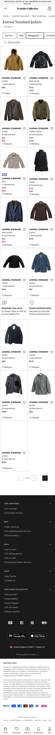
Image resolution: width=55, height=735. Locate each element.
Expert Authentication (40, 308)
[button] (49, 8)
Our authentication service (17, 531)
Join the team (11, 607)
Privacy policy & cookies (26, 654)
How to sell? (10, 549)
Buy (6, 522)
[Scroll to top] (45, 478)
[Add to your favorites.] (24, 78)
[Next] (34, 478)
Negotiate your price (12, 308)
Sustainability (11, 598)
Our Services (11, 504)
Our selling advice (13, 553)
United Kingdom (15, 720)
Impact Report (11, 603)
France (5, 720)
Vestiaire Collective (16, 589)
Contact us (9, 580)
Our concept (10, 508)
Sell (6, 544)
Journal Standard (20, 16)
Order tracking (11, 526)
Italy (50, 720)
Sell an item (10, 557)
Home (6, 16)
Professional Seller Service (17, 562)
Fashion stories (11, 611)
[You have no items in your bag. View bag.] (49, 8)
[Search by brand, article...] (5, 8)
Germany (37, 720)
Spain (45, 720)
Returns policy (11, 535)
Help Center (10, 576)
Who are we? (10, 594)
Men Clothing (39, 16)
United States (28, 720)
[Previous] (20, 478)
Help (6, 571)
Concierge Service (13, 512)
